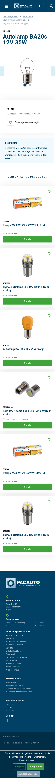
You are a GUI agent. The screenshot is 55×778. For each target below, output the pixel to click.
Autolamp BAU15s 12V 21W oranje (23, 349)
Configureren (35, 766)
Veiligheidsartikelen (13, 651)
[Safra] (27, 91)
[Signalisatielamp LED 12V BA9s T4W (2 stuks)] (27, 265)
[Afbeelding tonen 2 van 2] (30, 85)
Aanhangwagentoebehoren (16, 657)
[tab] (27, 150)
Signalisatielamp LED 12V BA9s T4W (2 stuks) (26, 288)
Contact (9, 707)
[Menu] (6, 5)
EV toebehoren (11, 660)
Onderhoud (10, 654)
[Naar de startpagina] (23, 5)
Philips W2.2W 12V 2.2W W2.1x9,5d (24, 225)
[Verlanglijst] (43, 5)
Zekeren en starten (13, 664)
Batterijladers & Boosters (16, 642)
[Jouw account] (50, 6)
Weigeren (19, 766)
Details (27, 239)
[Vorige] (2, 71)
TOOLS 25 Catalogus (14, 635)
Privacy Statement (32, 743)
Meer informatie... (27, 760)
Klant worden (11, 682)
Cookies (7, 743)
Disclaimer (17, 743)
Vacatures (10, 711)
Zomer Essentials (13, 667)
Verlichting (10, 648)
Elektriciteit (10, 638)
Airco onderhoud (12, 670)
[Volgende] (53, 71)
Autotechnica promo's (14, 645)
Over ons (9, 704)
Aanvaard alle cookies (28, 774)
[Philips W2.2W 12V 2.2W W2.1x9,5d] (27, 203)
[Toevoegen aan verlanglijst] (49, 192)
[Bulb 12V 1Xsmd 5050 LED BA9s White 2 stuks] (27, 389)
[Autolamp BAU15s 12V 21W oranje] (27, 327)
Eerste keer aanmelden (15, 686)
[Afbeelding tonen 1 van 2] (25, 85)
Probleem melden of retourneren (18, 689)
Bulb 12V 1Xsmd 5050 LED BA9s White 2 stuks (27, 412)
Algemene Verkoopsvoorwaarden (19, 692)
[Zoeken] (39, 5)
